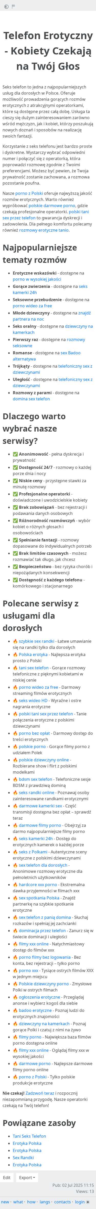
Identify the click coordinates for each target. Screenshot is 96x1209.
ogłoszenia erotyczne (39, 997)
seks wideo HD (33, 700)
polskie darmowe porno (52, 205)
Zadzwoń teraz (40, 1093)
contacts (62, 1202)
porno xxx (28, 970)
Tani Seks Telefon (29, 1136)
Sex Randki (23, 1157)
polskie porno (32, 746)
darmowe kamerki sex (40, 806)
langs (45, 1202)
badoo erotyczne (35, 1010)
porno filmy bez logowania (45, 957)
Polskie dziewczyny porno (44, 984)
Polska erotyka (33, 654)
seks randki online (36, 792)
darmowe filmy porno (40, 825)
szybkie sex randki (36, 641)
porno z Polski (29, 193)
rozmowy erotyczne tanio (44, 230)
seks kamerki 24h (36, 838)
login (80, 1202)
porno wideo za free (32, 306)
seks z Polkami (33, 852)
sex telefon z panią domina (45, 917)
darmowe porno (35, 1063)
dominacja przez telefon (42, 930)
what (18, 1202)
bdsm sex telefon (35, 779)
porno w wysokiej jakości (37, 279)
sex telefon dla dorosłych (43, 865)
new (5, 1202)
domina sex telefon (31, 399)
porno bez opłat (34, 733)
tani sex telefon (34, 668)
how (31, 1202)
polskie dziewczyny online (44, 760)
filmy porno (30, 1037)
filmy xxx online (34, 944)
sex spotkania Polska (39, 898)
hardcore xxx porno (38, 884)
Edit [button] (6, 1177)
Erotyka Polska (27, 1143)
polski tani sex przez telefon (46, 714)
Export (25, 1177)
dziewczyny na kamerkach (44, 1023)
